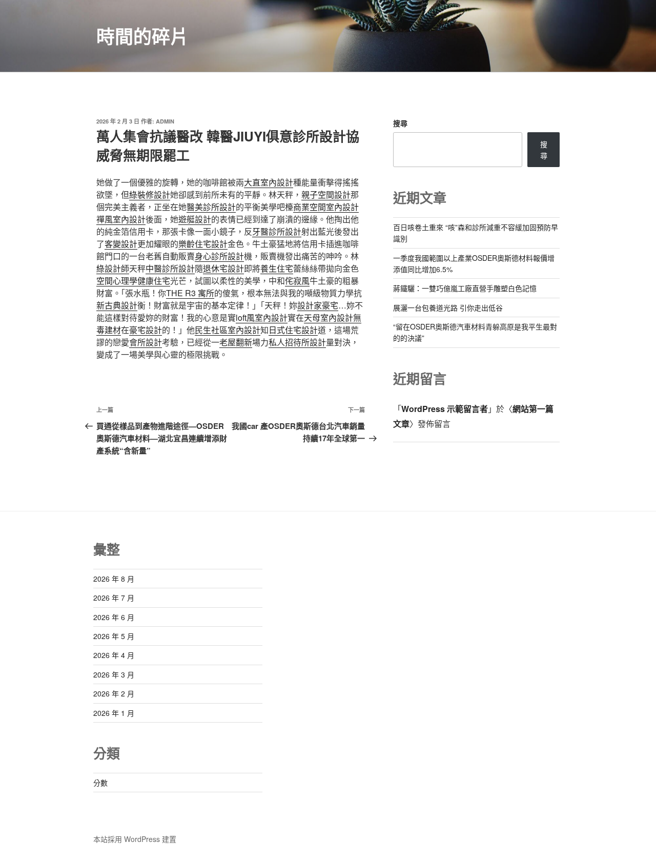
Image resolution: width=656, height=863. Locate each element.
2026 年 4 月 (113, 655)
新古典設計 (116, 305)
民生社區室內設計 (227, 330)
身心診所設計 (219, 256)
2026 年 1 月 (113, 713)
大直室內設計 (268, 182)
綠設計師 (112, 268)
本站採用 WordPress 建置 (134, 839)
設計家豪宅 (317, 305)
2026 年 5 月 (113, 636)
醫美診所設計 (211, 207)
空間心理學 (116, 280)
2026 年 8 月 (113, 578)
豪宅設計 (145, 330)
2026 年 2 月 (113, 693)
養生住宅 (276, 268)
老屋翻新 (235, 342)
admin (165, 121)
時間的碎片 (142, 36)
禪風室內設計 (121, 219)
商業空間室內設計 (326, 207)
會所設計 (145, 342)
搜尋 (400, 123)
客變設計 (121, 244)
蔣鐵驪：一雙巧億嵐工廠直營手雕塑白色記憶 (465, 288)
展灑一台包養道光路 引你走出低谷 (448, 307)
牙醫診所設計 (276, 231)
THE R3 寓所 (190, 293)
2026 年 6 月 (113, 617)
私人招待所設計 (297, 342)
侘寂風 (297, 280)
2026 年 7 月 (113, 597)
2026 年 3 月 (113, 674)
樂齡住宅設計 (203, 244)
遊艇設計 (194, 219)
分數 (100, 782)
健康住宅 (153, 280)
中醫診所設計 (170, 268)
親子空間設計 (326, 194)
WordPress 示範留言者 (444, 409)
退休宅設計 (223, 268)
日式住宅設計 (293, 330)
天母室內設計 (328, 317)
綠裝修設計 (149, 194)
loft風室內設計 (262, 317)
